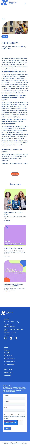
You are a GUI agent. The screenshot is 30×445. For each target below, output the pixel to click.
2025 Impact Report (9, 358)
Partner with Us (8, 372)
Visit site (15, 174)
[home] (11, 3)
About (6, 347)
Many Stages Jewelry (18, 60)
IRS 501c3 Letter (8, 355)
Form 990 (7, 353)
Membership (7, 375)
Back (3, 18)
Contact (6, 319)
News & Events (8, 369)
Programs (6, 350)
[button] (25, 3)
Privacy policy (23, 443)
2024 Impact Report (9, 361)
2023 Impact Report (9, 364)
